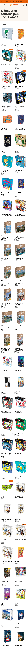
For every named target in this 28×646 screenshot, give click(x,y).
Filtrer (4, 24)
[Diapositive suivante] (26, 1)
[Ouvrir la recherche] (4, 5)
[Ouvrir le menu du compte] (23, 5)
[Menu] (1, 5)
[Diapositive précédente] (1, 1)
